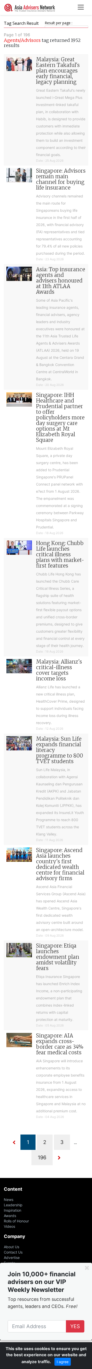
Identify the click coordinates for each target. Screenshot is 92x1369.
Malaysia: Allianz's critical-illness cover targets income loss (59, 670)
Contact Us (13, 1252)
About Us (11, 1247)
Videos (9, 1226)
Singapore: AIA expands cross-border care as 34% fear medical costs (59, 1044)
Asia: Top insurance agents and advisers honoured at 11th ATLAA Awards (60, 280)
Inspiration (12, 1210)
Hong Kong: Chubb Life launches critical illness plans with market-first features (60, 554)
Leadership (13, 1205)
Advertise (12, 1257)
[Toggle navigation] (81, 7)
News (8, 1199)
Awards (10, 1215)
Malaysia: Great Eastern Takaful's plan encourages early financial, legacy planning (58, 70)
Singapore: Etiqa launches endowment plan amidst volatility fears (57, 956)
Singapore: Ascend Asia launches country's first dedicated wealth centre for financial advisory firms (60, 864)
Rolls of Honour (16, 1221)
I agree (62, 1362)
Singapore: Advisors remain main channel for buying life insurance (61, 179)
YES (75, 1326)
